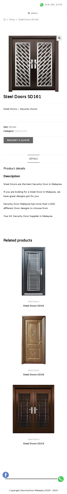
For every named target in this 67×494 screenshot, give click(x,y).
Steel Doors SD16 (33, 305)
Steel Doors (20, 131)
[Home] (4, 19)
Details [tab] (33, 158)
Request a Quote (18, 140)
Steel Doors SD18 (33, 374)
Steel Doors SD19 (33, 443)
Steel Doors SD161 (28, 19)
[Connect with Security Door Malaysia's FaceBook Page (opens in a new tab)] (5, 475)
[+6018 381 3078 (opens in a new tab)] (61, 479)
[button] (59, 38)
